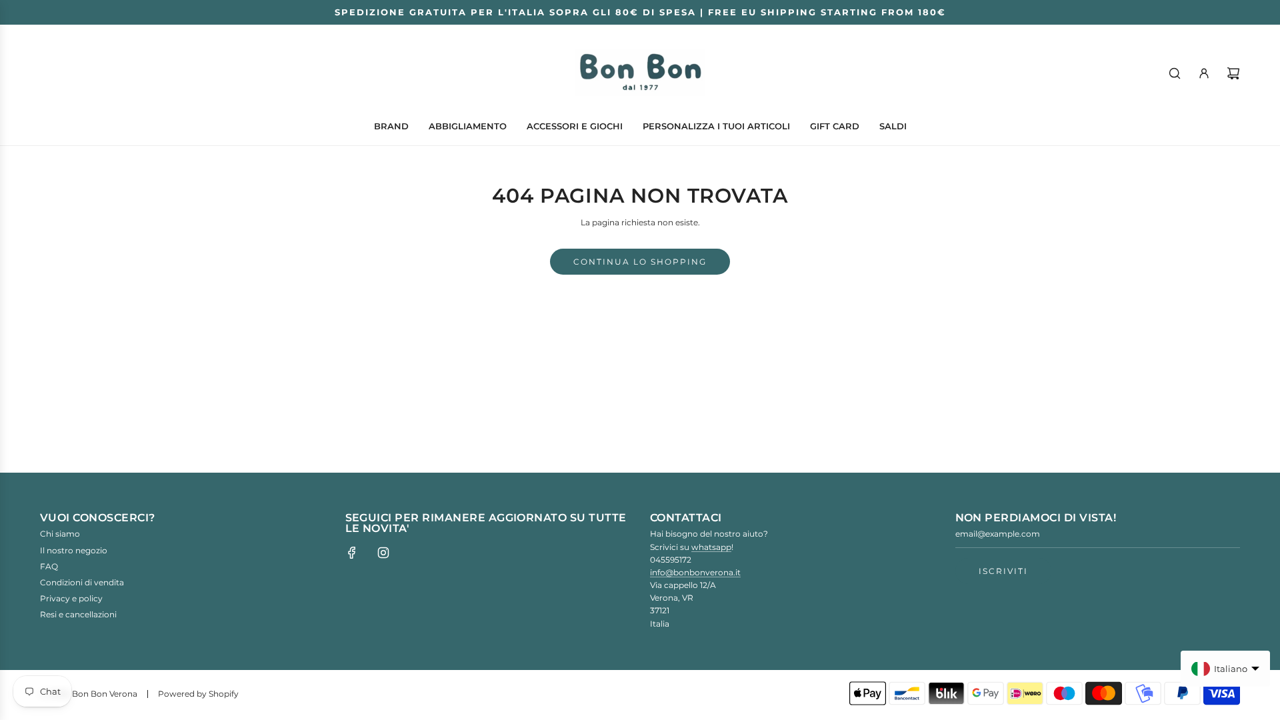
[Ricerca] (1174, 73)
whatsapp (711, 547)
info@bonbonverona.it (695, 572)
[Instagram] (383, 552)
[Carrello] (1233, 73)
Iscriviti (1003, 571)
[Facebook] (352, 552)
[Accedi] (1204, 73)
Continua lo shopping (640, 262)
